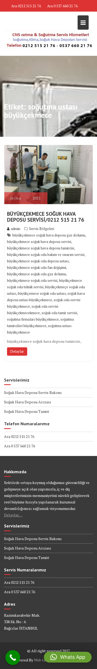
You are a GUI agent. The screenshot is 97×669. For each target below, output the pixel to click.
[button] (68, 657)
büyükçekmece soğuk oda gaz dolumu (36, 274)
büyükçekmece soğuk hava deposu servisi (39, 241)
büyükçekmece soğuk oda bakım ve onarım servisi (45, 254)
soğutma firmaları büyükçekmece (33, 319)
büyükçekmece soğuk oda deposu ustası (38, 261)
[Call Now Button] (12, 657)
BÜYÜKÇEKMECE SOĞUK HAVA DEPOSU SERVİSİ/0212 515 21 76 (45, 216)
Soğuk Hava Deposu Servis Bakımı (33, 392)
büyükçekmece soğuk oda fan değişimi (36, 267)
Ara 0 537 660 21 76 (62, 6)
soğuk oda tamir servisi (59, 312)
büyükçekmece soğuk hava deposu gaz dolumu (48, 235)
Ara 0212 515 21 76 (26, 6)
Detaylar (17, 351)
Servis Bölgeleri (41, 228)
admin (15, 228)
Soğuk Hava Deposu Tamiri (26, 411)
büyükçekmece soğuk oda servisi (32, 280)
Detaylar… (13, 514)
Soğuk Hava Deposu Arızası (27, 401)
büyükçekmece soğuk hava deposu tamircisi (40, 248)
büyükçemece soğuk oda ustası (42, 293)
